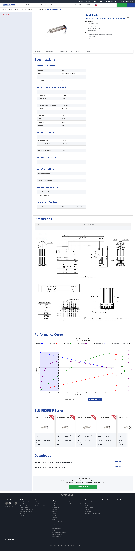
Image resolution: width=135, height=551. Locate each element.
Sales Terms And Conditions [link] (71, 546)
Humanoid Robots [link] (56, 536)
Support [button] (89, 1)
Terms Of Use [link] (61, 546)
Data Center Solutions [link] (123, 500)
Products (28, 5)
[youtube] (72, 495)
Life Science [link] (55, 504)
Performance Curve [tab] (62, 51)
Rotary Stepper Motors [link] (25, 502)
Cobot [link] (53, 530)
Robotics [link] (54, 505)
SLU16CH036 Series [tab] (76, 51)
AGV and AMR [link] (55, 507)
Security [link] (54, 515)
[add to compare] (128, 18)
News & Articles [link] (89, 507)
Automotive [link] (54, 511)
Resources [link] (88, 500)
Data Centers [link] (55, 524)
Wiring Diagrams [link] (89, 504)
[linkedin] (62, 495)
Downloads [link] (88, 511)
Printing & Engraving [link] (57, 521)
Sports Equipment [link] (56, 528)
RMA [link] (86, 505)
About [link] (70, 500)
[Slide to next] (130, 427)
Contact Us (131, 5)
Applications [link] (55, 500)
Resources (59, 5)
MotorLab (67, 5)
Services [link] (37, 500)
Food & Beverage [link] (56, 526)
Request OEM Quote (83, 487)
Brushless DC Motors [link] (25, 505)
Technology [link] (88, 509)
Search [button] (82, 1)
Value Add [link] (22, 515)
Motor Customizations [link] (40, 504)
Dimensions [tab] (49, 51)
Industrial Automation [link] (57, 523)
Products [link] (22, 500)
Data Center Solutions (78, 5)
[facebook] (69, 495)
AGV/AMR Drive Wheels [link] (26, 511)
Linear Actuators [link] (24, 504)
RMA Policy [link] (82, 546)
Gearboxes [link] (22, 513)
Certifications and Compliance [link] (42, 505)
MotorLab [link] (105, 500)
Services (36, 5)
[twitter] (65, 495)
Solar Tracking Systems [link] (57, 534)
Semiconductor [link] (55, 509)
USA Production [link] (9, 539)
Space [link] (53, 519)
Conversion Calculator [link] (90, 502)
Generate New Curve (94, 399)
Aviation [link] (54, 513)
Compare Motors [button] (112, 1)
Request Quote (122, 5)
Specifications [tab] (39, 51)
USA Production (91, 5)
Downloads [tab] (88, 51)
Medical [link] (54, 502)
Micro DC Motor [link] (24, 507)
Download (118, 462)
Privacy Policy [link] (53, 546)
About (52, 5)
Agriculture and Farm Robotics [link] (59, 532)
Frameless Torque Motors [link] (26, 509)
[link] (7, 5)
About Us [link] (71, 502)
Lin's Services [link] (38, 502)
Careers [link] (70, 505)
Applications (44, 5)
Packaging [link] (54, 517)
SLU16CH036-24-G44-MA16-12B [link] (43, 228)
